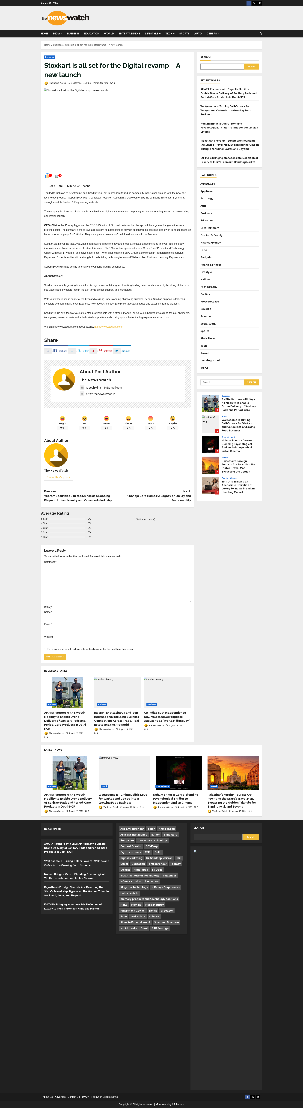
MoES (123, 904)
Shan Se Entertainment (135, 922)
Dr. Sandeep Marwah (159, 858)
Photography (208, 286)
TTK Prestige (160, 928)
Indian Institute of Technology (139, 875)
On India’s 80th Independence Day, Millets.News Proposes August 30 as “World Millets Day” (167, 716)
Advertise (60, 1096)
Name (48, 612)
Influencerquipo (130, 881)
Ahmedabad (167, 828)
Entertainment (129, 33)
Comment (50, 561)
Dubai (124, 863)
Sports (184, 33)
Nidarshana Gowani (132, 910)
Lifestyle (151, 33)
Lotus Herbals (129, 893)
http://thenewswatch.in (100, 394)
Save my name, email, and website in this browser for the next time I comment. (91, 649)
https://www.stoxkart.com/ (108, 326)
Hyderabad (141, 869)
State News (207, 338)
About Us (48, 1096)
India (56, 33)
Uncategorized (210, 360)
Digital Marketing (131, 858)
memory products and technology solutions (149, 898)
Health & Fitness (211, 264)
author (155, 834)
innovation (152, 881)
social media (128, 928)
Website (48, 636)
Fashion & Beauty (211, 235)
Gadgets (206, 257)
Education (91, 33)
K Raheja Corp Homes (166, 887)
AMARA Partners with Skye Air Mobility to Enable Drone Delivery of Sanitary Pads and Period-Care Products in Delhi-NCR (65, 720)
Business (73, 33)
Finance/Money (210, 242)
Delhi (157, 852)
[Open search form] (261, 34)
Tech (168, 33)
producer (167, 910)
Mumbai (136, 904)
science (154, 916)
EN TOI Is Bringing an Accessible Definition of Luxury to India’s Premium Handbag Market (210, 485)
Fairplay (176, 863)
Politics (205, 294)
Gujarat (125, 869)
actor (151, 828)
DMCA (85, 1096)
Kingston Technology (134, 887)
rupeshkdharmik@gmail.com (104, 387)
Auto (198, 33)
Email (48, 624)
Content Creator (131, 846)
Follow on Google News (104, 1096)
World (109, 33)
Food (203, 250)
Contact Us (74, 1096)
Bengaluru (127, 840)
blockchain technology (153, 840)
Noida (153, 910)
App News (206, 191)
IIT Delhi (157, 869)
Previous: (78, 496)
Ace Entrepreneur (132, 828)
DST (179, 858)
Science (205, 316)
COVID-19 (152, 846)
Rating (48, 607)
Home (44, 33)
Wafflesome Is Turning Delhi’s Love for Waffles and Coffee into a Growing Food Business (225, 110)
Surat (144, 928)
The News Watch (57, 83)
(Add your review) (145, 519)
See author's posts (58, 477)
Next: (159, 496)
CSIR (148, 852)
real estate (138, 916)
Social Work (208, 323)
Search (205, 57)
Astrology (206, 198)
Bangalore (170, 834)
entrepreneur (158, 863)
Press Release (209, 301)
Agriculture (207, 183)
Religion (205, 308)
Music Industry (154, 904)
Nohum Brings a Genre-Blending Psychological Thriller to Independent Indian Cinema (229, 127)
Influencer (169, 875)
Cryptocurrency (130, 852)
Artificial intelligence (133, 834)
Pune (123, 916)
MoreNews (162, 1104)
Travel (204, 353)
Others (211, 33)
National (205, 279)
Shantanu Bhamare (166, 922)
